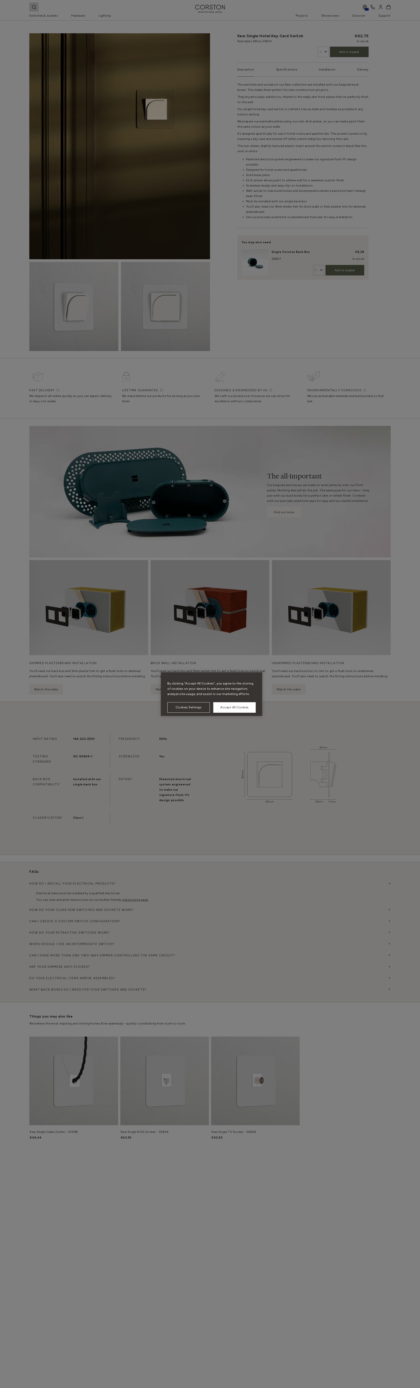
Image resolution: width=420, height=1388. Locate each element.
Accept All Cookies (234, 707)
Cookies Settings (189, 707)
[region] (211, 694)
